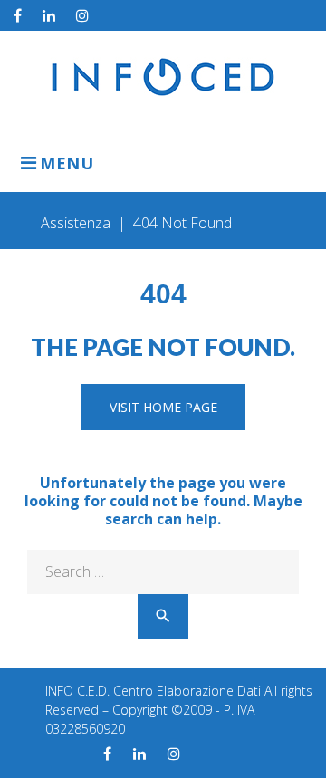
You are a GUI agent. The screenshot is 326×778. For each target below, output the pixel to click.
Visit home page (163, 407)
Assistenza (75, 223)
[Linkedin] (49, 15)
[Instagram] (82, 15)
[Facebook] (18, 15)
